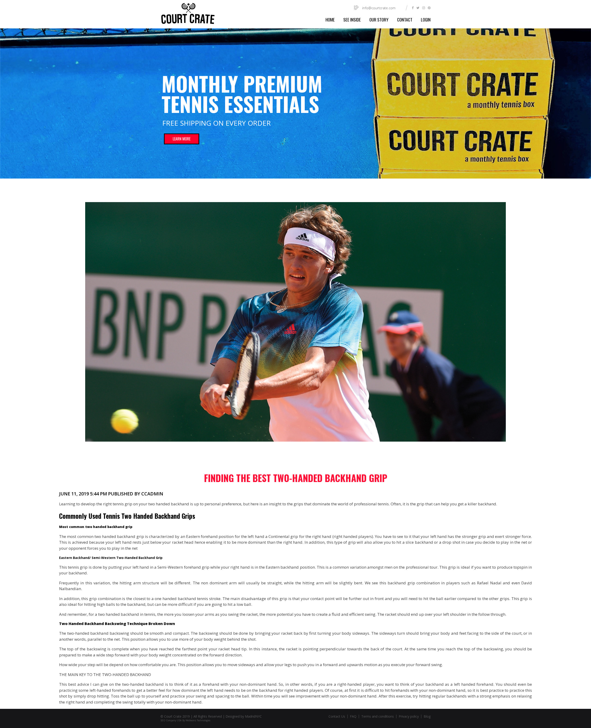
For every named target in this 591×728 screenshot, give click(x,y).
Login (426, 19)
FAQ (353, 716)
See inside (352, 19)
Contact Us (337, 716)
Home (330, 19)
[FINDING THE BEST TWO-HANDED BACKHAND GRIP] (295, 322)
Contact (404, 19)
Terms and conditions (377, 716)
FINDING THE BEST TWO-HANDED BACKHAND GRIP (295, 478)
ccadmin (152, 494)
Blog (427, 716)
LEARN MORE (181, 139)
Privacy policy (409, 716)
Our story (379, 19)
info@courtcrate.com (378, 8)
